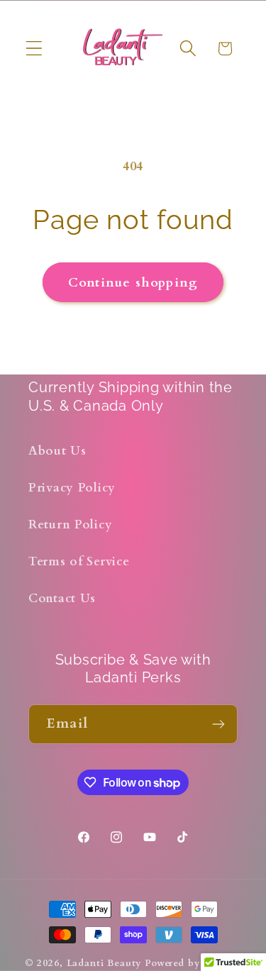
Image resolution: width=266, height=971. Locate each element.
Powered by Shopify (193, 963)
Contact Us (62, 598)
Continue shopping (133, 283)
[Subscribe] (218, 724)
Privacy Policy (72, 487)
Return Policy (70, 524)
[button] (34, 48)
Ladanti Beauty (105, 963)
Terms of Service (79, 561)
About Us (57, 451)
